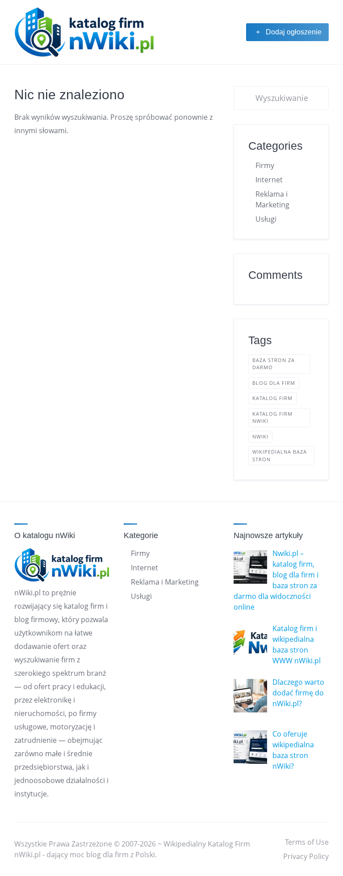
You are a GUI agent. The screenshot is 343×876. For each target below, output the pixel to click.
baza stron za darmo (273, 364)
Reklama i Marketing (165, 582)
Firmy (264, 165)
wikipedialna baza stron (279, 455)
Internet (269, 180)
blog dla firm (273, 382)
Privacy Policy (306, 856)
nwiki (260, 436)
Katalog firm (272, 398)
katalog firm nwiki (272, 417)
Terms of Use (307, 842)
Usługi (265, 219)
